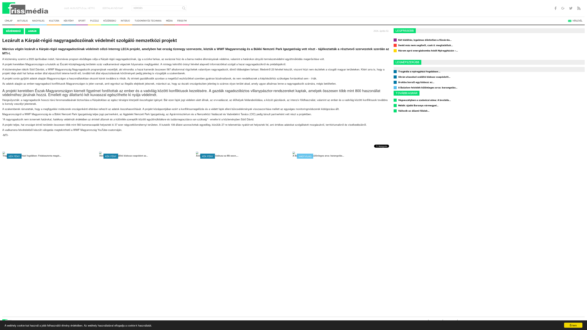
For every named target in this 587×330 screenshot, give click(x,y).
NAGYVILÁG (38, 21)
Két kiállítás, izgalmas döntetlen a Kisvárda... (425, 40)
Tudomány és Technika (148, 21)
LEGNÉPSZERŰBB (407, 62)
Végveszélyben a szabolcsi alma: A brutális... (424, 100)
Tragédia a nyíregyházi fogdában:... (419, 71)
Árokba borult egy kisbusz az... (416, 82)
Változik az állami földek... (413, 110)
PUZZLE (94, 21)
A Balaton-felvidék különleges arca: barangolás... (427, 87)
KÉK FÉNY (69, 21)
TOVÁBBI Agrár (406, 93)
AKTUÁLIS (22, 21)
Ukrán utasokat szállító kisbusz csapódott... (424, 77)
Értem (573, 325)
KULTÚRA (54, 21)
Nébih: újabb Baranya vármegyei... (418, 105)
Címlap (9, 21)
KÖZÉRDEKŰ (109, 21)
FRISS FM (182, 21)
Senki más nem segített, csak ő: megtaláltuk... (425, 45)
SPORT (82, 21)
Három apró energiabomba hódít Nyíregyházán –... (428, 50)
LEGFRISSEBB (405, 30)
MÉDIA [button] (169, 21)
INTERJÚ (125, 21)
